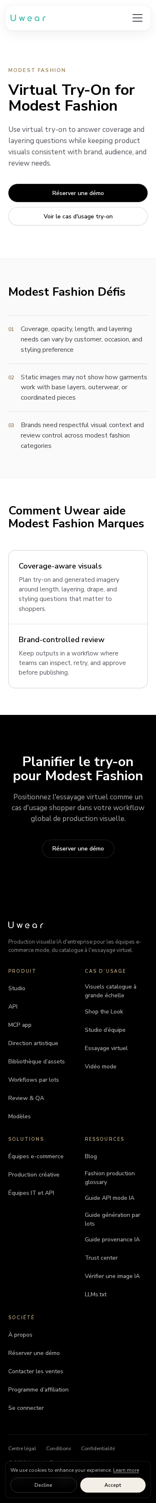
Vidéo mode (100, 1066)
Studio (16, 988)
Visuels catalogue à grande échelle (110, 991)
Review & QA (26, 1098)
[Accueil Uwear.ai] (27, 18)
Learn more (126, 1470)
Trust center (101, 1258)
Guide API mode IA (109, 1198)
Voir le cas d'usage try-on (78, 216)
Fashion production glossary (110, 1177)
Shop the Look (104, 1012)
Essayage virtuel (106, 1048)
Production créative (33, 1175)
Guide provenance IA (112, 1239)
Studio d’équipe (105, 1030)
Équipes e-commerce (36, 1156)
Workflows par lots (33, 1080)
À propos (20, 1335)
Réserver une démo (78, 193)
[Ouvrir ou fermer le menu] (137, 18)
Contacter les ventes (35, 1371)
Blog (91, 1156)
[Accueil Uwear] (25, 925)
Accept (112, 1485)
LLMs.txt (95, 1294)
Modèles (19, 1116)
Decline (43, 1485)
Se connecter (26, 1408)
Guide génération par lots (112, 1219)
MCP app (20, 1025)
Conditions (58, 1448)
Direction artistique (33, 1043)
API (12, 1007)
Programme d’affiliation (38, 1390)
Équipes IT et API (31, 1193)
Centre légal (22, 1448)
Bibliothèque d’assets (36, 1061)
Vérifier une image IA (112, 1276)
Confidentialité (98, 1448)
